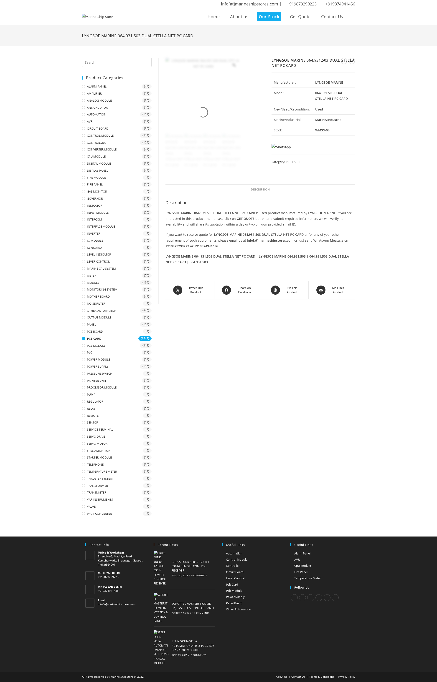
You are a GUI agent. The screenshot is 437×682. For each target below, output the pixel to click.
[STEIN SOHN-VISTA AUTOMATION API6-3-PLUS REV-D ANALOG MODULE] (161, 647)
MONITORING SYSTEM (102, 289)
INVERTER (93, 233)
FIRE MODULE (96, 178)
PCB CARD (293, 162)
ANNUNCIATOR (97, 107)
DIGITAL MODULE (99, 163)
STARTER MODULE (99, 457)
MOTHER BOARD (98, 296)
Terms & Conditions (321, 677)
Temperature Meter (307, 578)
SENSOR (92, 422)
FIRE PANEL (95, 184)
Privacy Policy (346, 677)
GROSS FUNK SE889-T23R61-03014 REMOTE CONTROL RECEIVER (191, 566)
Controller (233, 566)
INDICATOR (94, 205)
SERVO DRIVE (96, 436)
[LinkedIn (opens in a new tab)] (107, 4)
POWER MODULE (98, 359)
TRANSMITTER (96, 492)
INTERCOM (94, 219)
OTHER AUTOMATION (102, 310)
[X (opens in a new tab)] (84, 4)
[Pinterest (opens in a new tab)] (95, 4)
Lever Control (235, 578)
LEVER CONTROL (98, 261)
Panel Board (234, 603)
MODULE (93, 283)
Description (260, 189)
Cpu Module (302, 566)
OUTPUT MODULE (99, 317)
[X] (294, 597)
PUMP (91, 394)
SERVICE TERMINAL (100, 429)
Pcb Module (234, 591)
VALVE (91, 506)
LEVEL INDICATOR (99, 254)
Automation (234, 553)
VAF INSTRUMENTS (100, 499)
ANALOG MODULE (99, 100)
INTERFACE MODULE (101, 226)
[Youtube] (335, 597)
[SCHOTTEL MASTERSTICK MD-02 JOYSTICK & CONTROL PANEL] (161, 608)
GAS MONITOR (97, 191)
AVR (89, 121)
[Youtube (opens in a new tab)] (113, 4)
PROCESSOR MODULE (102, 387)
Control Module (236, 559)
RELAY (91, 408)
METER (91, 275)
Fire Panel (300, 572)
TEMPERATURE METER (102, 471)
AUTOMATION (96, 114)
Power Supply (235, 597)
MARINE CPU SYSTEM (101, 268)
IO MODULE (95, 240)
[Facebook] (302, 597)
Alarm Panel (302, 553)
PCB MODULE (96, 346)
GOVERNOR (95, 198)
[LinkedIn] (318, 597)
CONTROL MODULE (100, 135)
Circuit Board (235, 572)
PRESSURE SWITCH (99, 373)
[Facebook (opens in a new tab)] (89, 4)
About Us (281, 677)
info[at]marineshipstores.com (116, 604)
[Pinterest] (327, 597)
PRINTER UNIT (96, 381)
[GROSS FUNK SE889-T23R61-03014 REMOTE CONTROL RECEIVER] (161, 568)
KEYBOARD (94, 248)
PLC (89, 352)
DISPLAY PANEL (97, 170)
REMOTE (93, 416)
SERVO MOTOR (97, 443)
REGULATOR (95, 401)
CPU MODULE (96, 156)
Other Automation (238, 609)
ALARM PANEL (97, 86)
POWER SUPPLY (97, 366)
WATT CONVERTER (99, 514)
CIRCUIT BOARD (97, 128)
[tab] (260, 190)
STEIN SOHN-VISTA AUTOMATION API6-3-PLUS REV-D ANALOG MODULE (193, 645)
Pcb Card (232, 584)
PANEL (91, 324)
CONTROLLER (96, 142)
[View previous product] (344, 61)
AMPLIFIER (94, 93)
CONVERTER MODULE (102, 149)
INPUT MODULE (98, 213)
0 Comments (199, 575)
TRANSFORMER (97, 486)
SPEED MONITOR (98, 451)
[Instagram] (310, 597)
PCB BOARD (95, 331)
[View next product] (352, 61)
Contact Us (298, 677)
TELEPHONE (95, 464)
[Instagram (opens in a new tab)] (101, 4)
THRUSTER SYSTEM (100, 478)
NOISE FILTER (96, 303)
